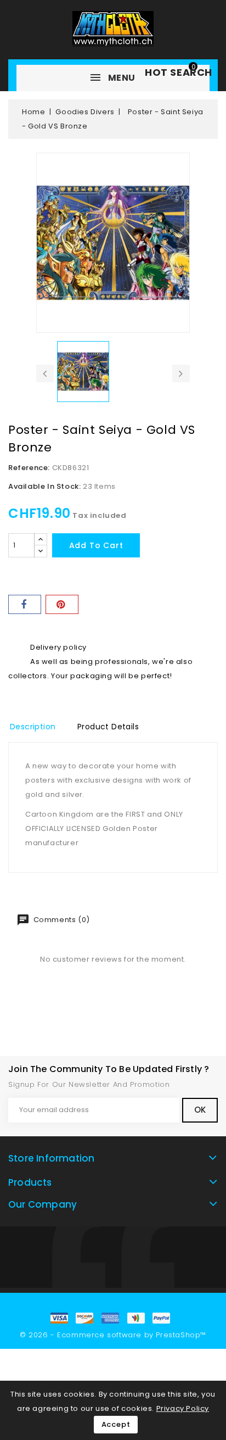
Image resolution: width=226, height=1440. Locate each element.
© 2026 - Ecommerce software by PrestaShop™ (113, 1335)
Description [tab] (32, 726)
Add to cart (96, 545)
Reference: (29, 467)
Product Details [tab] (108, 726)
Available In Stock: (44, 486)
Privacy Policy (182, 1408)
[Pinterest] (62, 604)
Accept (116, 1424)
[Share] (25, 604)
